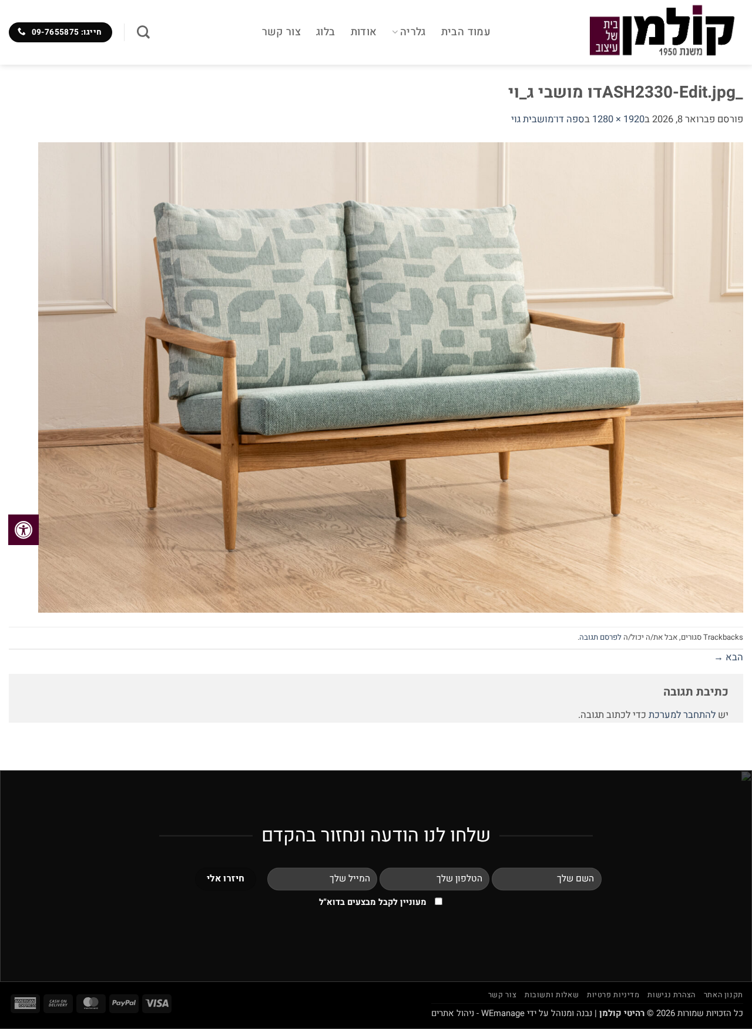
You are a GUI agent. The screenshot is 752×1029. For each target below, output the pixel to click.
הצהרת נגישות (671, 995)
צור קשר (281, 32)
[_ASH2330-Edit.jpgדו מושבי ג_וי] (390, 377)
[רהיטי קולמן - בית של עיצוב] (625, 32)
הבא (728, 657)
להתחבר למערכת (682, 715)
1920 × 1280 (618, 119)
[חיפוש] (143, 32)
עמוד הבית (466, 32)
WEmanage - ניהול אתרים (478, 1013)
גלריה (412, 32)
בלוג (325, 32)
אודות (364, 32)
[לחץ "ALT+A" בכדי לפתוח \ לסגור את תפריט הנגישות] (23, 529)
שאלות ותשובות (552, 995)
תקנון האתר (723, 995)
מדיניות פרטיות (613, 995)
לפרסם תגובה (600, 637)
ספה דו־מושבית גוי (548, 119)
